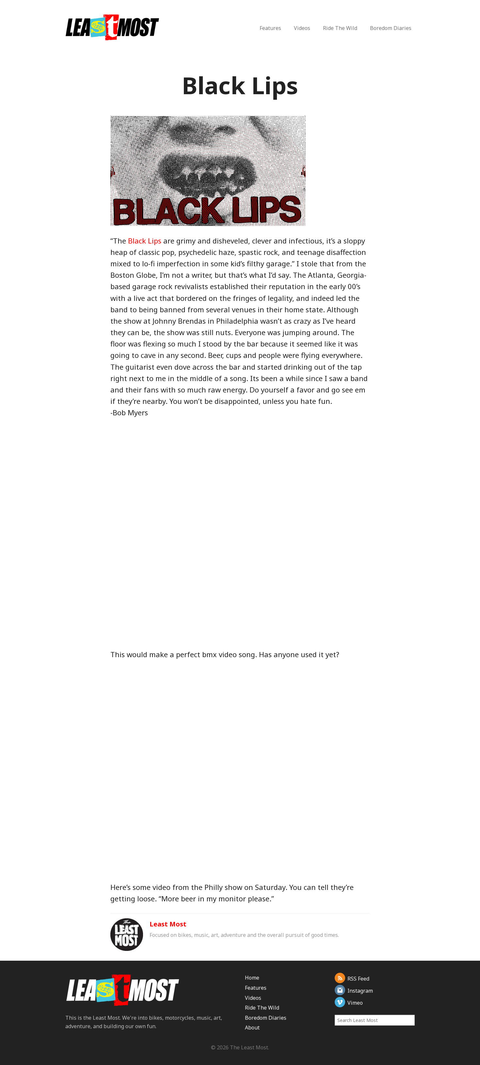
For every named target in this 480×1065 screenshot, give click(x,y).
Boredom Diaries (390, 28)
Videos (302, 28)
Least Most (168, 924)
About (252, 1027)
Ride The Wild (340, 28)
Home (252, 977)
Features (270, 28)
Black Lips (144, 240)
